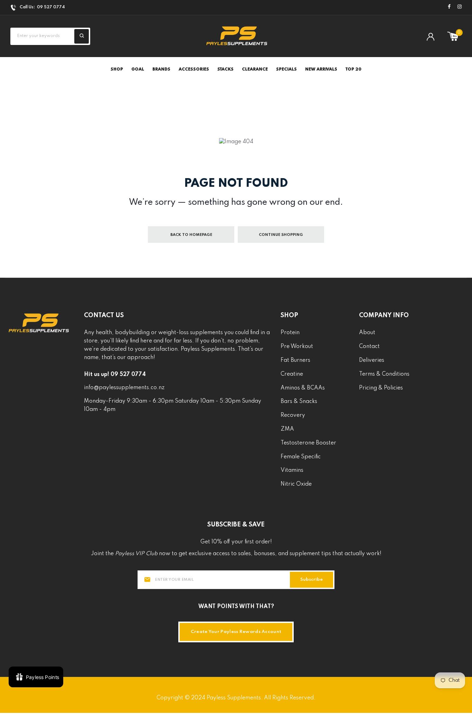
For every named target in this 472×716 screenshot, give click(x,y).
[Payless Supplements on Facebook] (449, 7)
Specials (286, 69)
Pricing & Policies (381, 388)
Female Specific (301, 457)
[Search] (81, 36)
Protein (290, 333)
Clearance (255, 69)
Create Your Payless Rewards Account (236, 632)
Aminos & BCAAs (303, 388)
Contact (369, 346)
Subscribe (311, 579)
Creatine (292, 374)
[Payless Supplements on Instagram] (459, 7)
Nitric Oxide (296, 484)
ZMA (287, 429)
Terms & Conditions (384, 374)
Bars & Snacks (299, 401)
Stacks (225, 69)
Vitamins (292, 470)
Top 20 (353, 69)
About (367, 333)
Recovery (293, 415)
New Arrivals (321, 69)
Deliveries (371, 360)
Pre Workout (297, 346)
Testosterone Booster (308, 443)
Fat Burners (295, 360)
